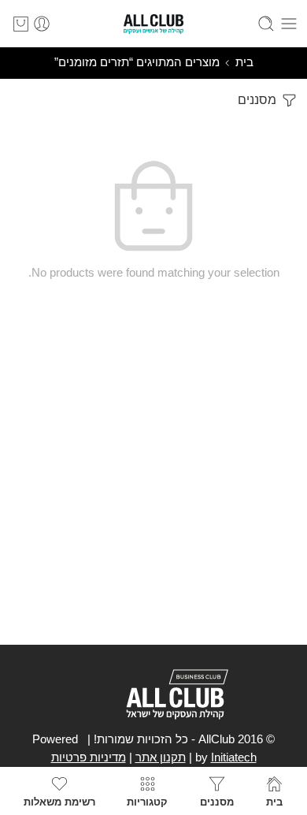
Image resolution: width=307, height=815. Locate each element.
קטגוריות (147, 801)
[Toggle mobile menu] (289, 23)
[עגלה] (21, 23)
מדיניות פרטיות (88, 757)
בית (244, 62)
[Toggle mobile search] (266, 23)
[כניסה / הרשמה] (41, 23)
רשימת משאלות (59, 801)
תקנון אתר (160, 757)
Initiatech (234, 757)
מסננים (258, 99)
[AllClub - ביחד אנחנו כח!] (153, 24)
